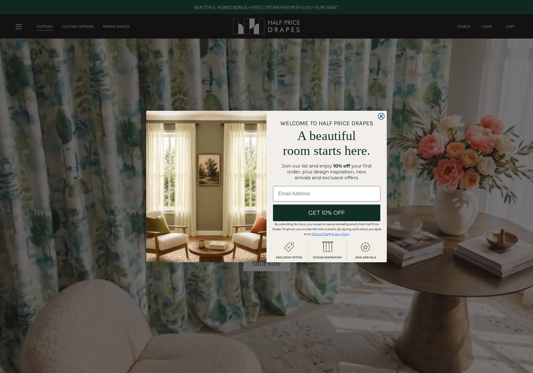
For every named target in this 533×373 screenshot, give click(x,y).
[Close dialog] (381, 116)
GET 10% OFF (326, 212)
